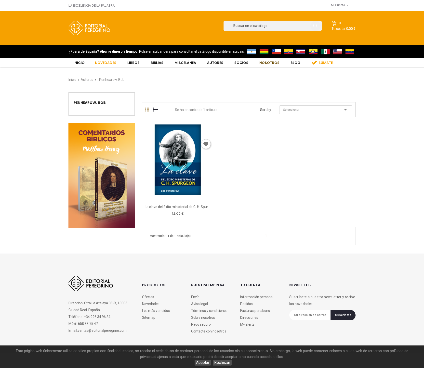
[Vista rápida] (177, 193)
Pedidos (246, 304)
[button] (343, 26)
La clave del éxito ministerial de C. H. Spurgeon (178, 207)
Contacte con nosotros (208, 331)
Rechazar (222, 362)
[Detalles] (191, 193)
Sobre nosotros (203, 317)
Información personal (256, 297)
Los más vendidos (156, 311)
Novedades (150, 304)
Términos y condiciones (209, 311)
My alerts (247, 324)
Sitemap (148, 317)
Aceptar (202, 362)
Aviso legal (199, 304)
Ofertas (148, 297)
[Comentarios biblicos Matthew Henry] (101, 175)
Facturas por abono (255, 311)
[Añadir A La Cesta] (163, 193)
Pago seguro (201, 324)
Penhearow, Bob (90, 102)
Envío (195, 297)
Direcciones (249, 317)
